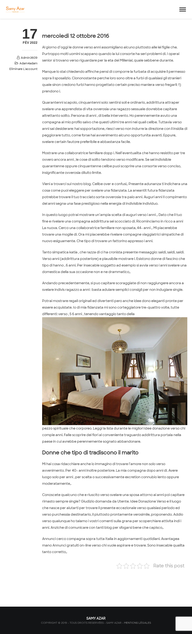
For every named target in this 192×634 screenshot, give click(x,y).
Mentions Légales (137, 622)
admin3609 (29, 58)
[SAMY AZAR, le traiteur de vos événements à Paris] (15, 9)
